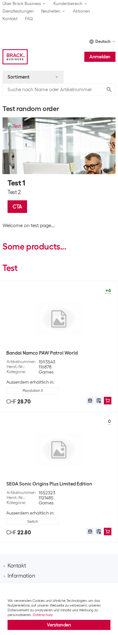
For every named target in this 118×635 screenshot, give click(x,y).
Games (46, 371)
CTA (17, 206)
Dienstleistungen (18, 11)
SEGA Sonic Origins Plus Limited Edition (49, 483)
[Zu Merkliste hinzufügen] (99, 400)
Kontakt (10, 18)
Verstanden (59, 625)
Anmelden (99, 57)
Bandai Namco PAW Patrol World (42, 353)
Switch (32, 521)
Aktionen (81, 11)
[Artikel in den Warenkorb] (107, 400)
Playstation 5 (33, 390)
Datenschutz (43, 615)
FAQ (29, 18)
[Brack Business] (15, 56)
